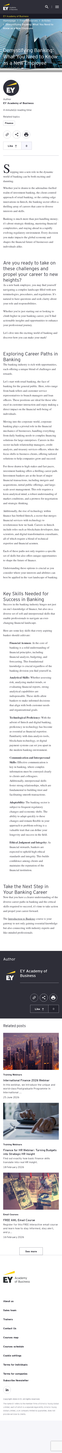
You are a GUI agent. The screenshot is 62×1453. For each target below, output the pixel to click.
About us (8, 1301)
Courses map (10, 1337)
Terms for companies (15, 1373)
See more (31, 1251)
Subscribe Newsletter (16, 1380)
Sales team (9, 1310)
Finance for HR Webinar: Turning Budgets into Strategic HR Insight (30, 1152)
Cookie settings (12, 1355)
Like (10, 145)
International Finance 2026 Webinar (26, 1080)
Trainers (8, 1319)
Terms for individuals (15, 1364)
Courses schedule (13, 1346)
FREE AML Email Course (19, 1220)
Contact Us (9, 1328)
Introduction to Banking (21, 919)
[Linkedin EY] (7, 1390)
